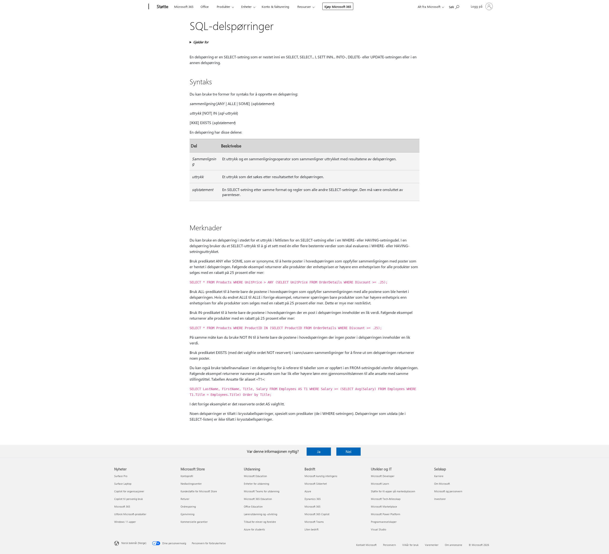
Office (205, 7)
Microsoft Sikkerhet (315, 483)
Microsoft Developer (382, 476)
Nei (348, 451)
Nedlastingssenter (191, 483)
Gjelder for (200, 42)
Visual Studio (378, 529)
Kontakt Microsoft (366, 545)
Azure (307, 491)
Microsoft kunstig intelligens (320, 476)
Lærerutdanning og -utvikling (260, 514)
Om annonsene (453, 545)
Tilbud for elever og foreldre (260, 522)
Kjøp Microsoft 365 (337, 7)
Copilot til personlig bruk (128, 499)
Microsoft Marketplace (384, 506)
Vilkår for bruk (410, 545)
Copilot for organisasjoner (129, 491)
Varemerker (431, 545)
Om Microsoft (442, 483)
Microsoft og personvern (448, 491)
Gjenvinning (187, 514)
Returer (185, 499)
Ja (318, 451)
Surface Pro (120, 476)
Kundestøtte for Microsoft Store (199, 491)
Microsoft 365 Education (258, 499)
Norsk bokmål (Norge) (133, 543)
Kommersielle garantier (194, 522)
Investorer (440, 499)
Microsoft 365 (183, 7)
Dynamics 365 (312, 499)
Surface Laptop (122, 483)
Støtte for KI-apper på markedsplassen (393, 491)
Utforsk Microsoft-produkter (130, 514)
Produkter (223, 7)
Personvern (389, 545)
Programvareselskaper (384, 522)
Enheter (246, 7)
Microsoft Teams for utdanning (261, 491)
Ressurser (304, 7)
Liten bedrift (311, 529)
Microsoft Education (255, 476)
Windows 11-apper (125, 522)
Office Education (253, 506)
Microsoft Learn (380, 483)
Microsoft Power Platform (385, 514)
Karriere (438, 476)
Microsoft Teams (314, 522)
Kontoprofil (187, 476)
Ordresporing (188, 506)
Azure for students (254, 529)
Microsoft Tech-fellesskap (385, 499)
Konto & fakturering (275, 7)
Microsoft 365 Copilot (316, 514)
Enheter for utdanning (256, 483)
